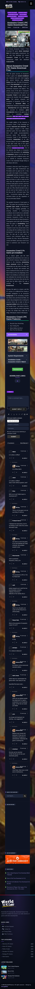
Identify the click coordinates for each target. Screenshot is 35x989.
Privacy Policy (7, 931)
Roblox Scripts (17, 949)
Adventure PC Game (13, 14)
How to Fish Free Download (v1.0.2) (16, 878)
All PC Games (23, 14)
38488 (25, 27)
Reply (25, 458)
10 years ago (16, 27)
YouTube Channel (12, 1)
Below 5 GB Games (12, 16)
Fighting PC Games (22, 16)
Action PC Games (23, 12)
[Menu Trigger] (31, 3)
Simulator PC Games (17, 951)
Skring (9, 27)
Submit (13, 436)
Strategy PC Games (17, 20)
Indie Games (17, 956)
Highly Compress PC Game (17, 18)
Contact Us (23, 1)
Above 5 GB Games (12, 12)
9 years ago (23, 451)
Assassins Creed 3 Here (18, 148)
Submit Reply (17, 409)
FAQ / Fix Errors (8, 934)
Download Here (17, 369)
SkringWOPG (4, 986)
